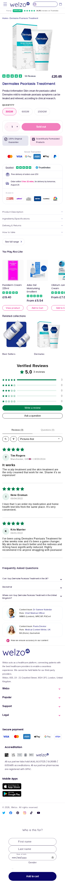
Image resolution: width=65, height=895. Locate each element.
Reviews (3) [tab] (17, 430)
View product (13, 308)
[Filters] (13, 439)
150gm (44, 112)
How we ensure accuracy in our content (29, 640)
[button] (5, 4)
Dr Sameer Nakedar (42, 610)
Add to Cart (37, 308)
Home (5, 18)
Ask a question (32, 415)
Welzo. (14, 807)
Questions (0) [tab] (47, 430)
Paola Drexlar (39, 626)
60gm (27, 112)
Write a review (33, 407)
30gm (11, 112)
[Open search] (5, 439)
